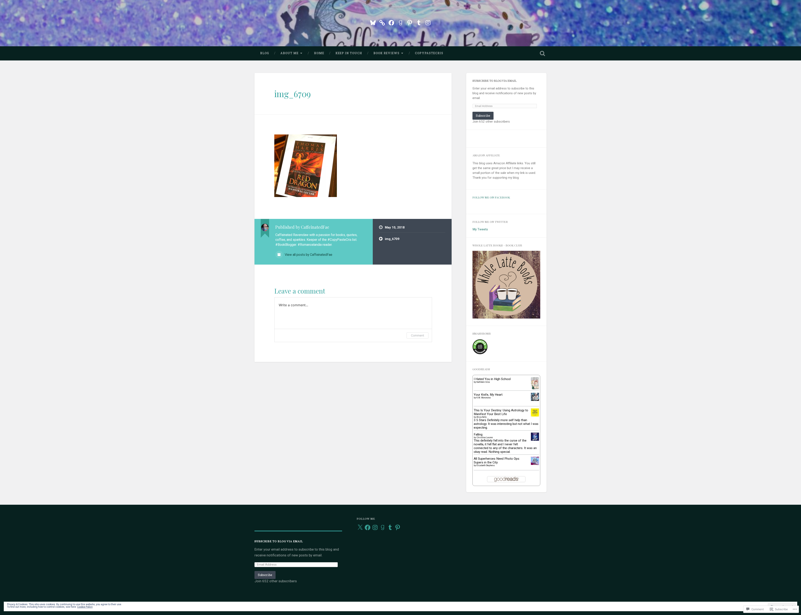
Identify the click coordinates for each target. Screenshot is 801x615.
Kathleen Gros (483, 382)
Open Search (542, 53)
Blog (264, 53)
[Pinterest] (409, 22)
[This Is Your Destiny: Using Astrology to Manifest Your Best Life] (535, 415)
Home (319, 53)
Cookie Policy (85, 606)
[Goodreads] (400, 22)
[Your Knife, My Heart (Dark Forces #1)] (535, 400)
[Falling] (535, 440)
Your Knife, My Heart (488, 395)
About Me (289, 53)
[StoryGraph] (382, 22)
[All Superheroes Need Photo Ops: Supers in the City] (535, 464)
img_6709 (292, 93)
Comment (417, 335)
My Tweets (480, 229)
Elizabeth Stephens (485, 465)
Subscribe (483, 116)
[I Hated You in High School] (535, 388)
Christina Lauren (484, 437)
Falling (478, 434)
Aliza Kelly (481, 417)
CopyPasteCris (429, 53)
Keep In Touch (348, 53)
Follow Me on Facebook (491, 197)
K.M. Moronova (483, 398)
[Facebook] (391, 22)
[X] (360, 527)
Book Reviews (386, 53)
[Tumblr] (419, 22)
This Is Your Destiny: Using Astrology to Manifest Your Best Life (501, 412)
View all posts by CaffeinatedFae (308, 255)
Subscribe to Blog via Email (494, 80)
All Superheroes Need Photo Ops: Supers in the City (497, 460)
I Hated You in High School (492, 379)
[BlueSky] (373, 22)
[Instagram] (428, 22)
